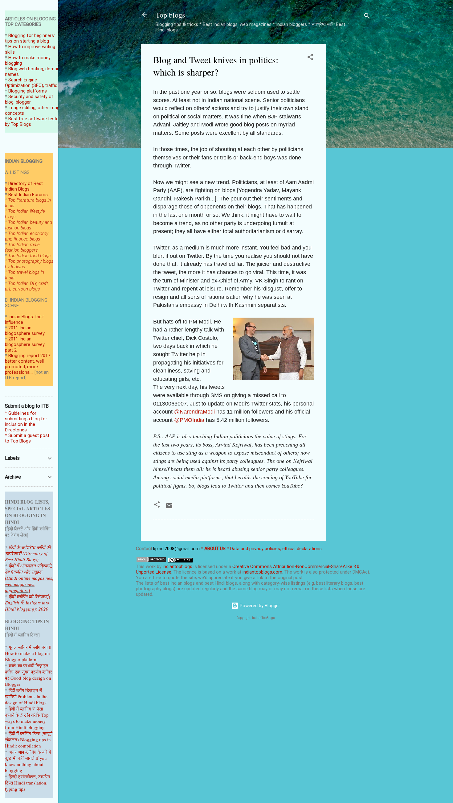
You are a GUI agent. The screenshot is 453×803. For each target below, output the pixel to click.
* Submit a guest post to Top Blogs (27, 438)
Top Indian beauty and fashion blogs (28, 225)
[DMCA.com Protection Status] (151, 561)
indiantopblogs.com (262, 572)
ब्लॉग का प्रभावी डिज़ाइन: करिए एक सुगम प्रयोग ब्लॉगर (28, 668)
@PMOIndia (189, 420)
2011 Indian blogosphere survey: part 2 (25, 344)
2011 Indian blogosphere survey (25, 330)
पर (7, 678)
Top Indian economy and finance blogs (26, 236)
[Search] (367, 16)
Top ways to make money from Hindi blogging (27, 721)
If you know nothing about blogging (26, 764)
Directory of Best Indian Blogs (24, 186)
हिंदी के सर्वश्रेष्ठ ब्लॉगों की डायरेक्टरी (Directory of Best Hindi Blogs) (28, 553)
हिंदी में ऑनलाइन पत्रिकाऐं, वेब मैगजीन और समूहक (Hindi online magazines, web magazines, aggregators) (29, 578)
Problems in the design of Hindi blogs (26, 699)
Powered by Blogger (259, 605)
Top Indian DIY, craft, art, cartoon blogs (27, 286)
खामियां (10, 696)
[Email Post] (169, 508)
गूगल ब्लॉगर (25, 647)
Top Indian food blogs (29, 255)
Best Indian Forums (28, 194)
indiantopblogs (177, 566)
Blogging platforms (27, 91)
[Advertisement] (351, 136)
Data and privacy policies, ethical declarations (276, 548)
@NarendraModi (194, 412)
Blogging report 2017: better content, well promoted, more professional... (28, 364)
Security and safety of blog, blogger (29, 99)
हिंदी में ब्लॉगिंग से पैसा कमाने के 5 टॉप (24, 712)
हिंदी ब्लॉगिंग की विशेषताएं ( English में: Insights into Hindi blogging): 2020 (28, 602)
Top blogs (170, 15)
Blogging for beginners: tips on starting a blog (30, 38)
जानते (29, 758)
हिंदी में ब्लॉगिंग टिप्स (25, 733)
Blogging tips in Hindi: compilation (28, 742)
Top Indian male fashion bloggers (22, 247)
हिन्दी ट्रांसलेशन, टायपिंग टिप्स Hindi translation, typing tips (27, 782)
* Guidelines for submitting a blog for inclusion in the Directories (26, 421)
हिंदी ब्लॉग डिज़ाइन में (25, 690)
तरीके (35, 715)
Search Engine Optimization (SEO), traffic (31, 82)
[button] (310, 58)
